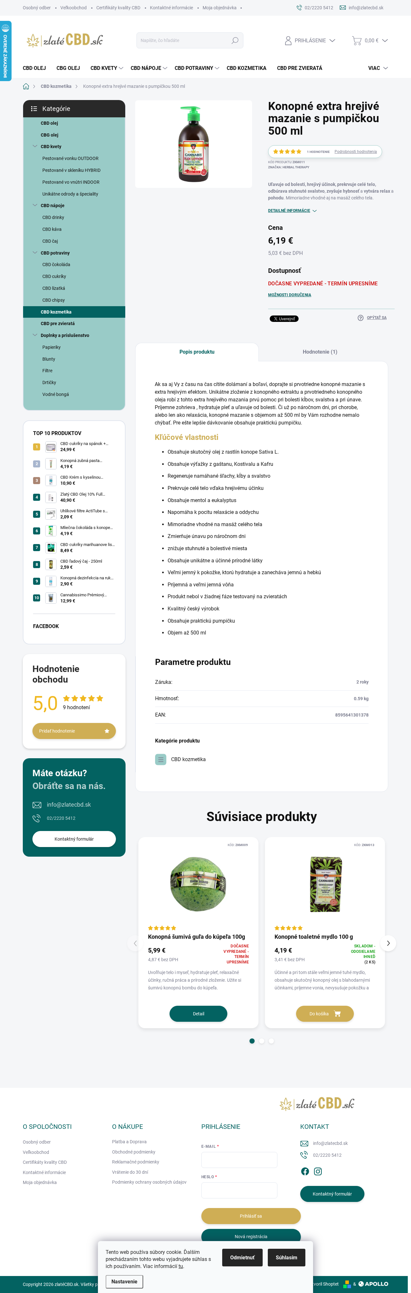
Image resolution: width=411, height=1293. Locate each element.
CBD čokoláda (56, 264)
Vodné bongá (55, 394)
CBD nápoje (53, 205)
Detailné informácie (289, 210)
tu (181, 1266)
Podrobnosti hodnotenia (356, 151)
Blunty (48, 359)
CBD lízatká (53, 288)
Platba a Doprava (129, 1141)
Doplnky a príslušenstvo (65, 335)
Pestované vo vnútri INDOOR (71, 182)
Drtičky (49, 382)
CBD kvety (51, 146)
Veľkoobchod (73, 7)
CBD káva (52, 229)
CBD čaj (50, 241)
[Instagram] (318, 1170)
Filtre (47, 370)
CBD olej (49, 123)
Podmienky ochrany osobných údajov (149, 1182)
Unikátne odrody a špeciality (70, 194)
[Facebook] (305, 1170)
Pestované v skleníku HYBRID (71, 170)
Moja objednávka (220, 7)
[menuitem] (37, 68)
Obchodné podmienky (133, 1151)
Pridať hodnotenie (57, 731)
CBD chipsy (53, 300)
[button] (252, 1041)
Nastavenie (124, 1282)
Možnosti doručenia (289, 295)
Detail (198, 1013)
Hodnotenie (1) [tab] (320, 352)
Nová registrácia (251, 1236)
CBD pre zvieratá (58, 323)
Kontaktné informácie (171, 7)
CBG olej (49, 135)
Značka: (288, 167)
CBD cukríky (54, 276)
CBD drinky (53, 217)
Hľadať (235, 40)
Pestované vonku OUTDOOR (70, 158)
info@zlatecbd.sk (69, 804)
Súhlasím (286, 1258)
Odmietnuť (242, 1258)
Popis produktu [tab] (196, 352)
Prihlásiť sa (251, 1216)
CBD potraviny (55, 253)
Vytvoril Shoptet (323, 1284)
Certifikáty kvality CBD (118, 7)
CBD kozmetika (56, 312)
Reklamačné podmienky (135, 1161)
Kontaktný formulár (74, 839)
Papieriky (51, 347)
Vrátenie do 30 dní (130, 1172)
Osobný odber (37, 7)
